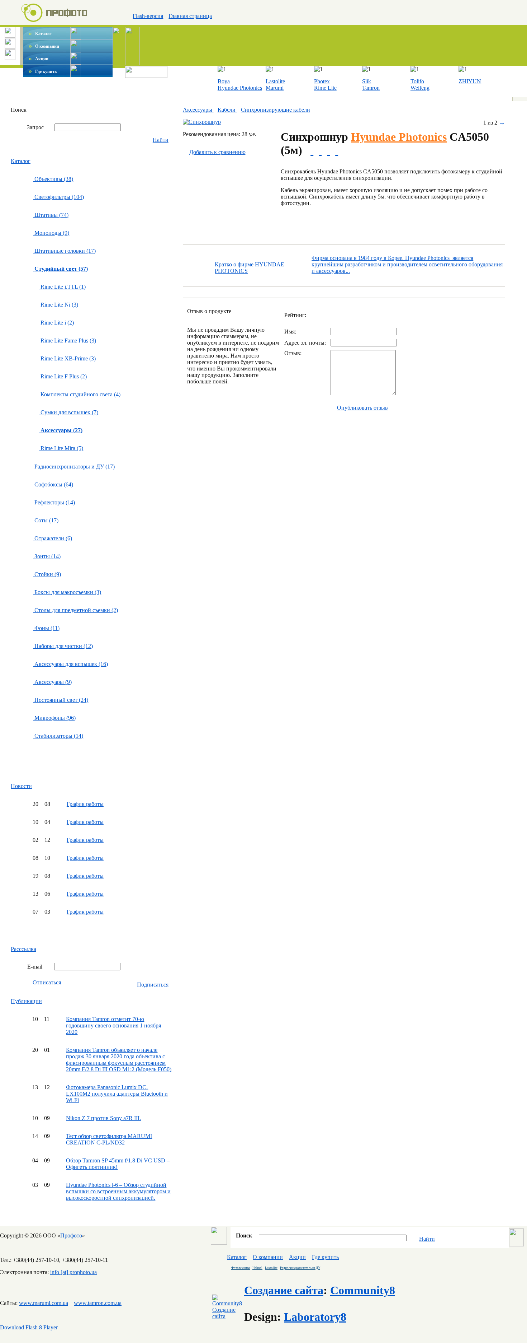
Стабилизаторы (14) (58, 736)
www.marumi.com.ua (43, 1303)
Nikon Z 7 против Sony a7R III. (103, 1118)
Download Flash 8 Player (29, 1327)
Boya (224, 81)
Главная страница (190, 16)
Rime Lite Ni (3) (58, 305)
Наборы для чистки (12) (63, 646)
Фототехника (240, 1268)
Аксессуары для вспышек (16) (70, 664)
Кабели (227, 110)
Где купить (43, 71)
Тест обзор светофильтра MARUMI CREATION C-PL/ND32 (109, 1139)
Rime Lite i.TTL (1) (62, 287)
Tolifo (417, 81)
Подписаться (152, 984)
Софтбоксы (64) (53, 484)
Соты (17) (45, 520)
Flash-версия (148, 16)
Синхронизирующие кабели (275, 110)
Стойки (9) (47, 574)
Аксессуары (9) (52, 682)
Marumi (275, 88)
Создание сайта (283, 1290)
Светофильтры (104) (58, 197)
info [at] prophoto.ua (73, 1272)
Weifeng (419, 88)
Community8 (362, 1290)
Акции (38, 58)
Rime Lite (325, 88)
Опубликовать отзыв (362, 408)
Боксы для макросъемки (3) (67, 592)
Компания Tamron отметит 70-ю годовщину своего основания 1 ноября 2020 (113, 1025)
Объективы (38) (53, 179)
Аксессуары (198, 110)
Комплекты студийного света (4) (79, 394)
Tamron (371, 88)
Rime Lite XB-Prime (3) (67, 358)
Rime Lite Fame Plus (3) (67, 340)
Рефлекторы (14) (54, 502)
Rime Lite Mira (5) (61, 448)
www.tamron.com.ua (98, 1303)
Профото (71, 1235)
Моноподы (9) (51, 233)
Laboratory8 (315, 1316)
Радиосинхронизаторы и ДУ (300, 1268)
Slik (366, 81)
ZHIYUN (470, 81)
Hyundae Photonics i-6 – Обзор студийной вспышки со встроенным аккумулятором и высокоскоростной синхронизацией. (118, 1191)
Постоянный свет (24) (60, 700)
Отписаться (47, 982)
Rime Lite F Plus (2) (63, 376)
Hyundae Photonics (240, 88)
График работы (85, 804)
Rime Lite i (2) (56, 323)
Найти (160, 140)
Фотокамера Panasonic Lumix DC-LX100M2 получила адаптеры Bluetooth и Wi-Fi (117, 1093)
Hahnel (257, 1268)
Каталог (40, 33)
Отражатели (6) (52, 538)
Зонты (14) (47, 556)
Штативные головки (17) (64, 251)
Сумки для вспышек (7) (68, 412)
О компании (44, 46)
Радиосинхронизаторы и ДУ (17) (74, 466)
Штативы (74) (50, 215)
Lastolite (275, 81)
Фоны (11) (46, 628)
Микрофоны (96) (54, 718)
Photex (322, 81)
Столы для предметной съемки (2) (75, 610)
